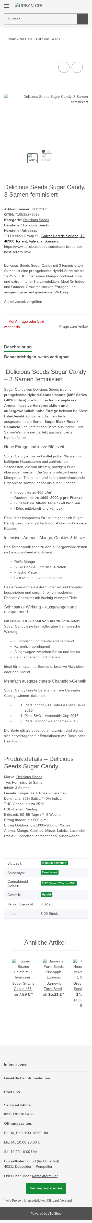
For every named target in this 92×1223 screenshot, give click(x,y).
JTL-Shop (55, 1213)
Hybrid (46, 894)
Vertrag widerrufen (46, 1188)
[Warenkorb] (83, 6)
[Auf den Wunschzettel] (77, 67)
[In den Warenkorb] (8, 55)
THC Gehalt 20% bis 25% (58, 883)
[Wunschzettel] (75, 6)
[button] (67, 6)
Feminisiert (49, 872)
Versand (66, 1200)
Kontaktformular (44, 1176)
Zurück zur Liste (20, 39)
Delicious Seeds (36, 220)
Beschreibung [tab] (18, 347)
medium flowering (54, 862)
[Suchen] (82, 18)
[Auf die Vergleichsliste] (64, 67)
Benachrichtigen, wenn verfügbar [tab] (36, 357)
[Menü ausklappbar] (6, 4)
